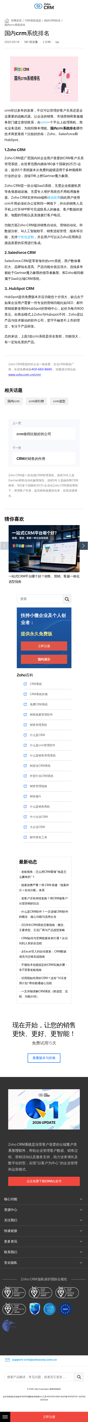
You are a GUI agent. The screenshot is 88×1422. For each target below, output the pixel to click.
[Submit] (79, 1377)
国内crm (14, 401)
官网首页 (16, 20)
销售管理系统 (38, 724)
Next (84, 546)
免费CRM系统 (39, 704)
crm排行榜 (36, 401)
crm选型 (59, 401)
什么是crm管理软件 (42, 745)
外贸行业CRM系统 (41, 776)
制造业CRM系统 (40, 765)
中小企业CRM (39, 816)
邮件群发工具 (38, 837)
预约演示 (44, 659)
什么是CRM (37, 735)
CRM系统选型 (33, 20)
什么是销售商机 (40, 806)
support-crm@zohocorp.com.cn (34, 1359)
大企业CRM (37, 827)
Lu (57, 42)
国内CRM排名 (52, 20)
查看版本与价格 (44, 1058)
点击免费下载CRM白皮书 (44, 1181)
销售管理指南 (38, 786)
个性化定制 (26, 237)
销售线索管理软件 (41, 714)
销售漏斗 (35, 796)
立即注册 (44, 646)
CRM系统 (36, 684)
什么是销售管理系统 (43, 755)
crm (44, 122)
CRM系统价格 (39, 694)
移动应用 (53, 197)
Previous (4, 546)
